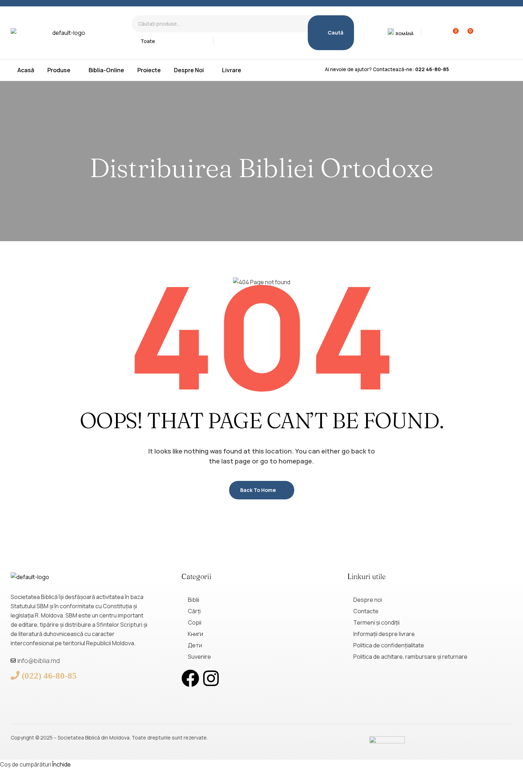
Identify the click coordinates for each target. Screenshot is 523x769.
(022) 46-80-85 (49, 675)
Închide (61, 764)
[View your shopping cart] (466, 32)
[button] (401, 33)
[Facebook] (190, 678)
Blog (236, 143)
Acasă (213, 143)
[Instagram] (211, 678)
